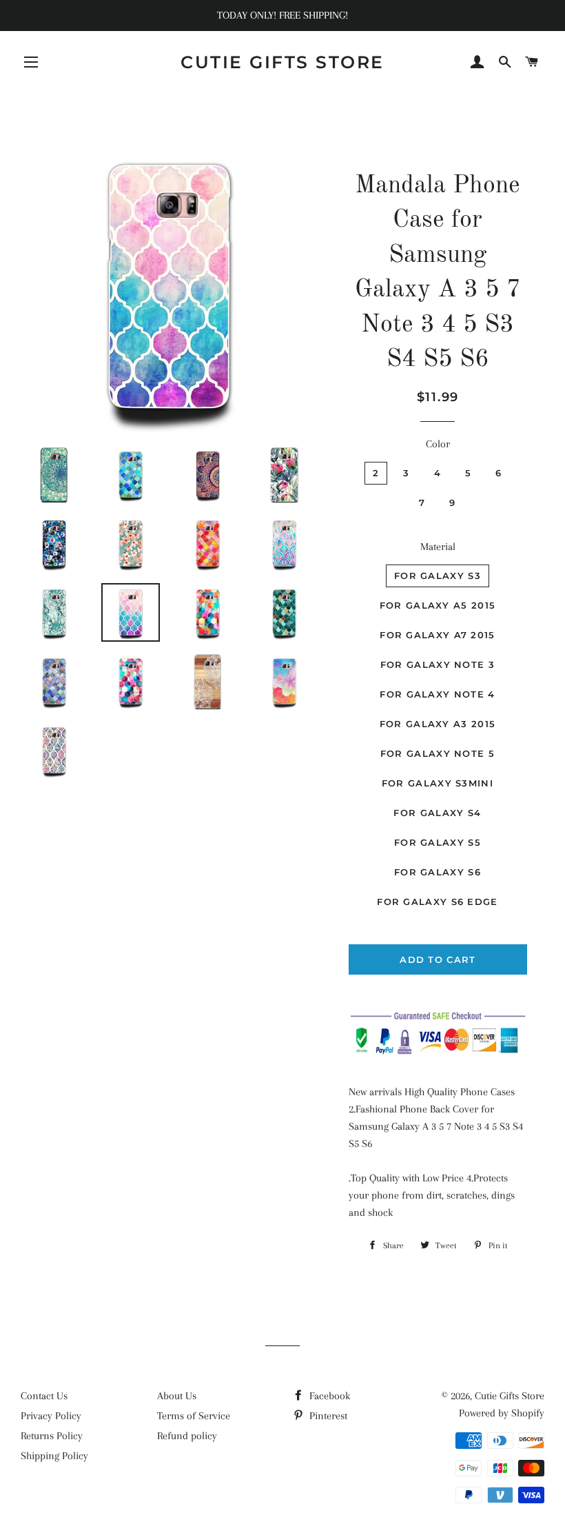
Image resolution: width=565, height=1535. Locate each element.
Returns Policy (52, 1436)
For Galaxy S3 (437, 575)
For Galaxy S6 (437, 871)
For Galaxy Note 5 (437, 753)
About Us (176, 1396)
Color (438, 444)
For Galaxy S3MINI (437, 783)
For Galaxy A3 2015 (437, 723)
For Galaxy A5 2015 (437, 605)
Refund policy (187, 1436)
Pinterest (327, 1416)
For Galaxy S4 (437, 812)
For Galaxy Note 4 (437, 694)
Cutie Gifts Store (282, 62)
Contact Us (44, 1396)
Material (437, 546)
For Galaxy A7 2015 (437, 634)
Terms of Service (193, 1416)
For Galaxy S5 (437, 842)
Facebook (328, 1396)
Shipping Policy (54, 1456)
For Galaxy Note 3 (437, 664)
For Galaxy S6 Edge (437, 901)
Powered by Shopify (501, 1413)
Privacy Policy (51, 1416)
